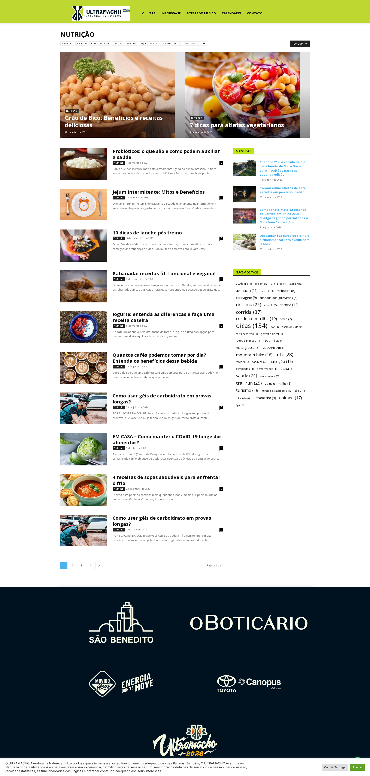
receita (286, 369)
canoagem (246, 298)
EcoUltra (131, 43)
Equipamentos (149, 43)
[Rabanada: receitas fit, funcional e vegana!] (83, 286)
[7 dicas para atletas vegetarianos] (247, 101)
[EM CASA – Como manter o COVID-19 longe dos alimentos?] (83, 449)
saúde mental (269, 376)
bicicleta (267, 291)
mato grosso (248, 347)
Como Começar (100, 43)
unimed (290, 397)
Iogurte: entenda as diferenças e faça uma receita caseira (164, 317)
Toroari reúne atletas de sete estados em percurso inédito (283, 190)
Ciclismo (82, 43)
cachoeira (285, 290)
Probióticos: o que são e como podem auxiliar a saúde (166, 154)
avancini (295, 283)
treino (270, 383)
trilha (285, 383)
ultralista (243, 398)
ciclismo (248, 304)
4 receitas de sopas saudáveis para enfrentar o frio (166, 480)
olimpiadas (245, 368)
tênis (300, 390)
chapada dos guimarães (278, 298)
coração (270, 305)
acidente (261, 283)
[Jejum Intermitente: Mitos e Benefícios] (83, 204)
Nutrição (71, 111)
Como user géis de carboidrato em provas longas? (162, 521)
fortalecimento (247, 333)
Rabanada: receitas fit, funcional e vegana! (164, 273)
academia (244, 283)
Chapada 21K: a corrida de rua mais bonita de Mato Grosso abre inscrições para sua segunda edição (283, 168)
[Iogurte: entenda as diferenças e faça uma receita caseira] (83, 327)
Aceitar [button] (357, 767)
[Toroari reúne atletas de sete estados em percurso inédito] (244, 194)
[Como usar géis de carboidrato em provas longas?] (83, 408)
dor (274, 327)
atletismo (278, 283)
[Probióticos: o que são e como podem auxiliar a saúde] (83, 164)
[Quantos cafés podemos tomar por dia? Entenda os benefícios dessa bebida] (83, 368)
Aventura (67, 43)
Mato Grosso (192, 43)
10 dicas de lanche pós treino (147, 232)
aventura (247, 290)
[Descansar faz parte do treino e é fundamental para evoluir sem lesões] (244, 242)
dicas (251, 325)
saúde (246, 375)
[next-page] (99, 565)
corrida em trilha (256, 318)
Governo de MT (171, 43)
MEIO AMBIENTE (274, 347)
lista (278, 340)
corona (289, 304)
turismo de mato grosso (277, 390)
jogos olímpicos (248, 340)
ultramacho (265, 398)
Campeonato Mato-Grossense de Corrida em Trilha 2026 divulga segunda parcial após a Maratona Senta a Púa (284, 216)
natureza (259, 362)
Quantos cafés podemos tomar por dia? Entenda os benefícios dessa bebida (159, 358)
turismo (247, 390)
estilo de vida (292, 327)
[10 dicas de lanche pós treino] (83, 245)
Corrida (118, 43)
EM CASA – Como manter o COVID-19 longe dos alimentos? (167, 439)
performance (267, 368)
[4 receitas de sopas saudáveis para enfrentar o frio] (83, 490)
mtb (284, 354)
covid (286, 319)
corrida (249, 312)
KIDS (267, 340)
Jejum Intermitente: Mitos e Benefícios (159, 192)
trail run (249, 383)
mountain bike (254, 355)
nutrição (281, 361)
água (240, 405)
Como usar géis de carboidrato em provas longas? (162, 398)
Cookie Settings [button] (334, 767)
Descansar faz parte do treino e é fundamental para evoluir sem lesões (285, 240)
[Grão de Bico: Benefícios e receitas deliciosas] (122, 101)
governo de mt (272, 333)
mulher (242, 362)
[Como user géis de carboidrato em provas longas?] (83, 530)
